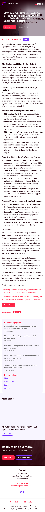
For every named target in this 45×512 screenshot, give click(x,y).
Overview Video (24, 457)
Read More (7, 434)
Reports (7, 388)
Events (6, 385)
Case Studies (9, 381)
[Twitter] (21, 492)
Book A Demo (8, 305)
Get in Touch (23, 27)
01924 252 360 (22, 483)
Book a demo (9, 27)
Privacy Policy (14, 502)
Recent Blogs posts (12, 322)
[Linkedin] (23, 492)
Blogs (25, 39)
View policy (28, 509)
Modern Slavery (29, 502)
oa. (35, 506)
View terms (39, 509)
